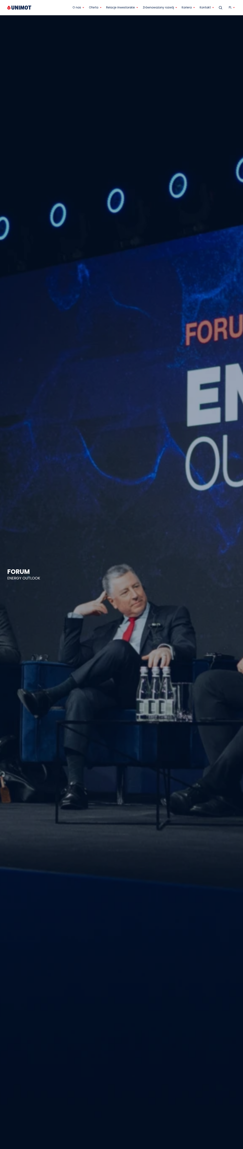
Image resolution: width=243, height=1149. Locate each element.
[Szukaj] (221, 8)
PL (230, 7)
